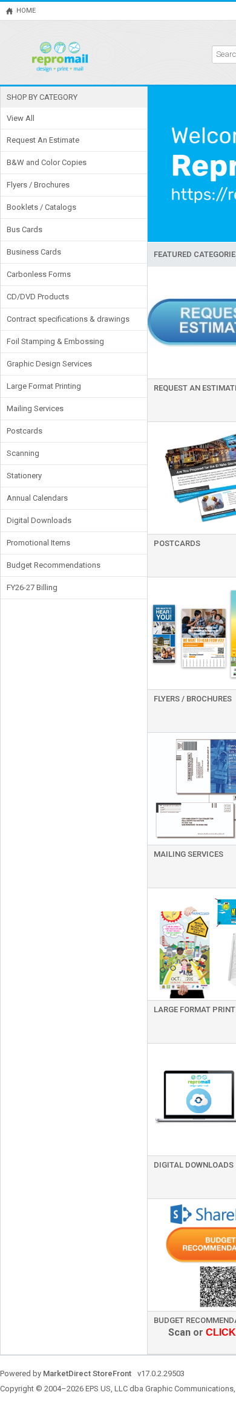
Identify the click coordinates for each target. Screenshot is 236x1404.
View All (20, 118)
